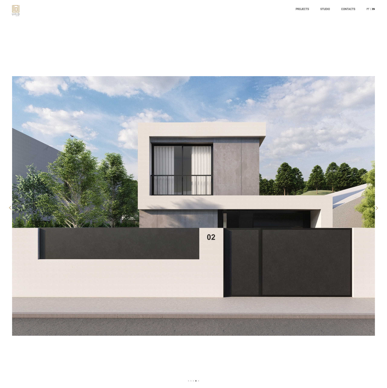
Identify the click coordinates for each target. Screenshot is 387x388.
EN (373, 9)
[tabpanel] (193, 206)
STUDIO (325, 9)
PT (368, 9)
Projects (302, 9)
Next (376, 208)
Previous (10, 208)
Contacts (348, 9)
